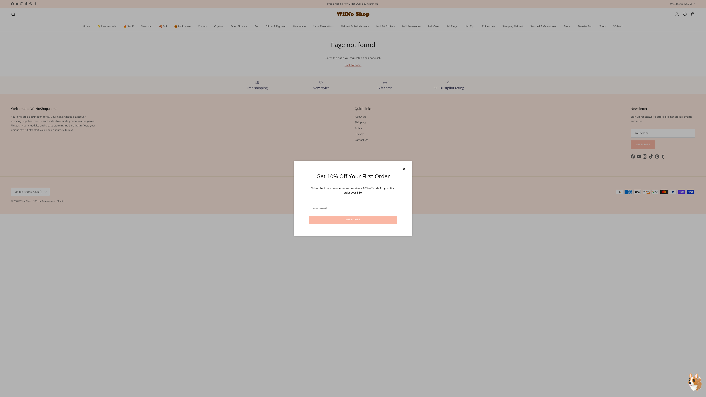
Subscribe (352, 219)
